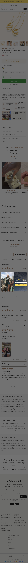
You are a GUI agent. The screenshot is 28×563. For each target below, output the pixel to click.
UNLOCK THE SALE (21, 284)
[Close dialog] (26, 273)
